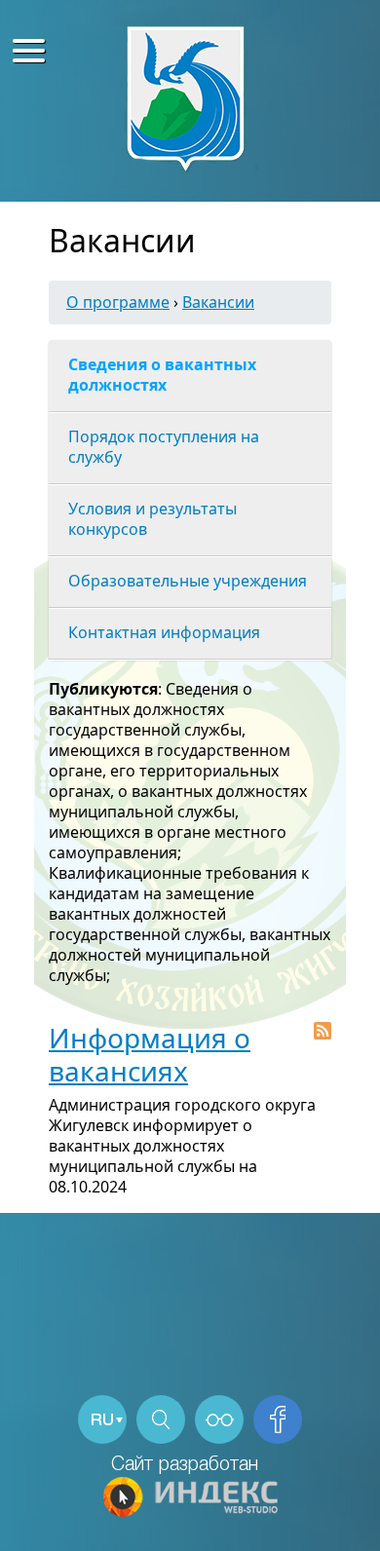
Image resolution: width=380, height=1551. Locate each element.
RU (102, 1421)
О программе (118, 302)
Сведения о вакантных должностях (162, 375)
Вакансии (218, 302)
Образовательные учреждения (187, 580)
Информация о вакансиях (149, 1054)
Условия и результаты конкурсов (152, 519)
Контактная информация (164, 632)
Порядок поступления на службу (163, 447)
